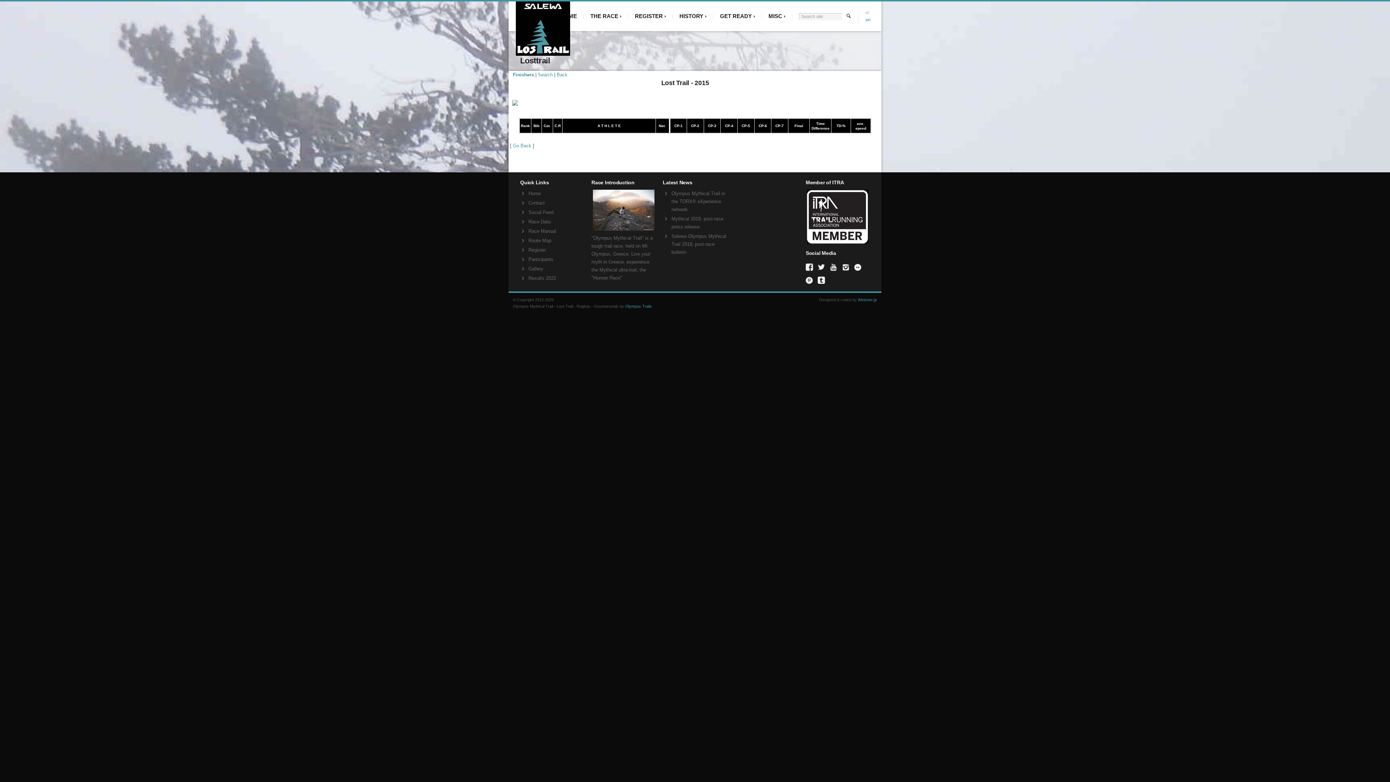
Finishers (523, 74)
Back (562, 74)
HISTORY (691, 16)
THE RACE (604, 16)
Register (537, 250)
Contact (536, 203)
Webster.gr (867, 300)
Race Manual (542, 231)
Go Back (522, 145)
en (868, 19)
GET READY (736, 16)
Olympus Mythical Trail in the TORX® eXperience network (698, 201)
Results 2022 (542, 278)
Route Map (539, 240)
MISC (775, 16)
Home (534, 193)
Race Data (539, 221)
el (867, 12)
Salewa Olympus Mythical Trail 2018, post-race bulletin (698, 244)
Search (545, 74)
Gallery (535, 269)
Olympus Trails (638, 306)
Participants (540, 259)
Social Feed (540, 212)
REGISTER (649, 16)
